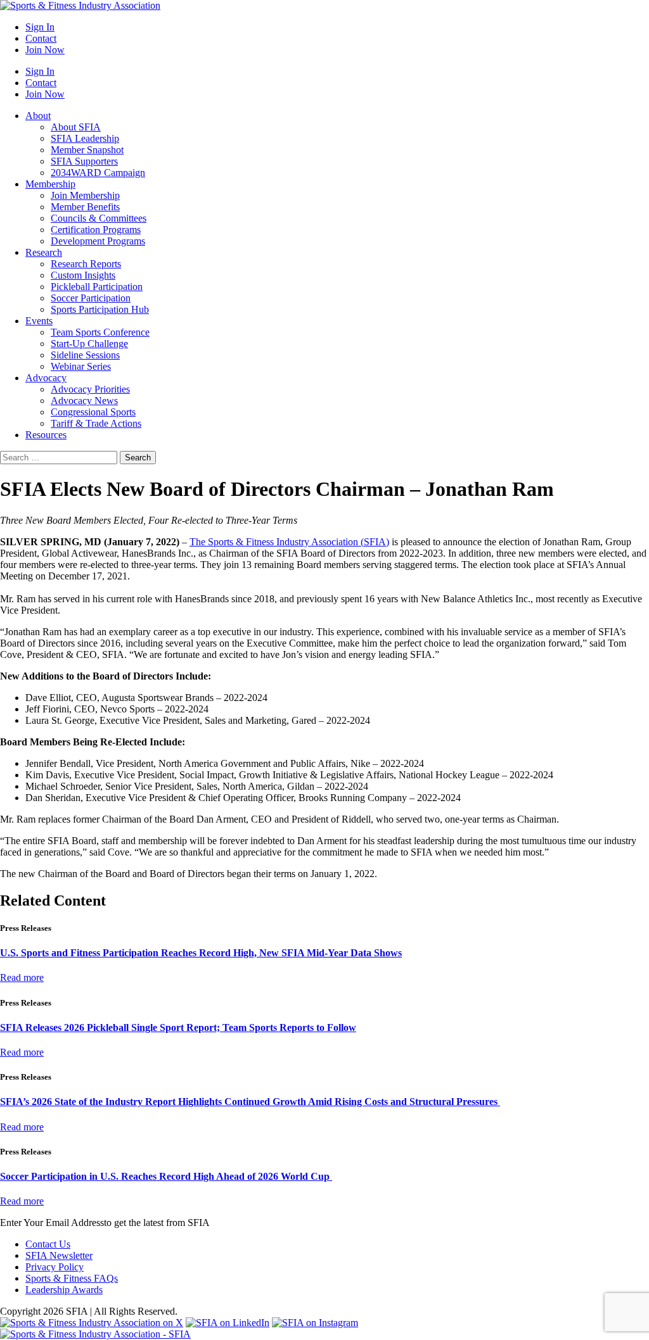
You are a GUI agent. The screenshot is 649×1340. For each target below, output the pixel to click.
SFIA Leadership (85, 138)
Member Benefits (85, 206)
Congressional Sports (93, 412)
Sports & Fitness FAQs (71, 1278)
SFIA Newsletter (59, 1255)
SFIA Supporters (84, 161)
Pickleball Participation (97, 286)
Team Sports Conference (100, 332)
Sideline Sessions (85, 355)
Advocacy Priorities (90, 389)
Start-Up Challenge (89, 343)
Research (43, 252)
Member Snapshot (87, 149)
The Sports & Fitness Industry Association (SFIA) (289, 541)
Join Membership (85, 195)
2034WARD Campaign (98, 172)
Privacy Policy (54, 1266)
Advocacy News (84, 400)
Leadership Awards (64, 1289)
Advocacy (46, 377)
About (38, 115)
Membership (50, 184)
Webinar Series (81, 366)
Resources (46, 434)
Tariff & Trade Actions (96, 423)
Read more (22, 977)
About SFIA (76, 127)
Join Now (45, 49)
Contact (40, 38)
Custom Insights (83, 275)
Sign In (40, 27)
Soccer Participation (91, 298)
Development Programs (98, 241)
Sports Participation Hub (100, 309)
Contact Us (47, 1244)
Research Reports (86, 263)
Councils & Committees (98, 218)
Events (39, 320)
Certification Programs (96, 229)
